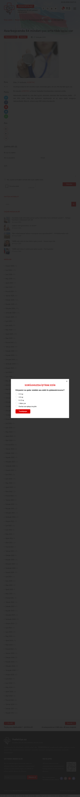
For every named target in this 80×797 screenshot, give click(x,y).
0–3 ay (21, 394)
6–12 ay (21, 400)
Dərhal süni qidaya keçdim (28, 406)
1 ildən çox (22, 403)
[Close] (66, 381)
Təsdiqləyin (23, 411)
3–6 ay (21, 397)
